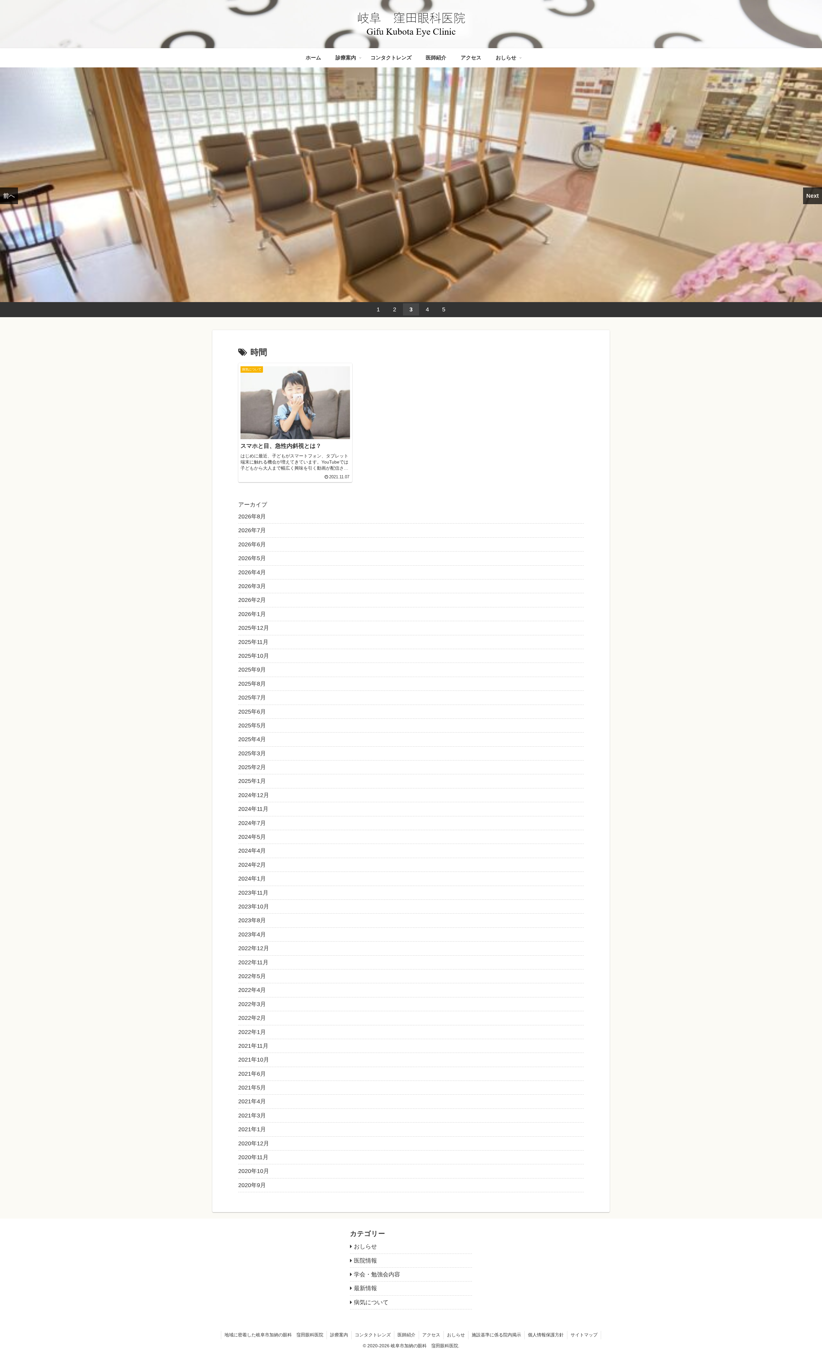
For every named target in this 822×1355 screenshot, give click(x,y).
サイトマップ (584, 1334)
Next (812, 196)
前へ (9, 196)
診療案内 (339, 1334)
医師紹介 (406, 1334)
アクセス (431, 1334)
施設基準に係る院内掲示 (496, 1334)
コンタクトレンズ (373, 1334)
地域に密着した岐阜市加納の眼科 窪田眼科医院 (273, 1334)
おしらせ (456, 1334)
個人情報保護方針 (546, 1334)
